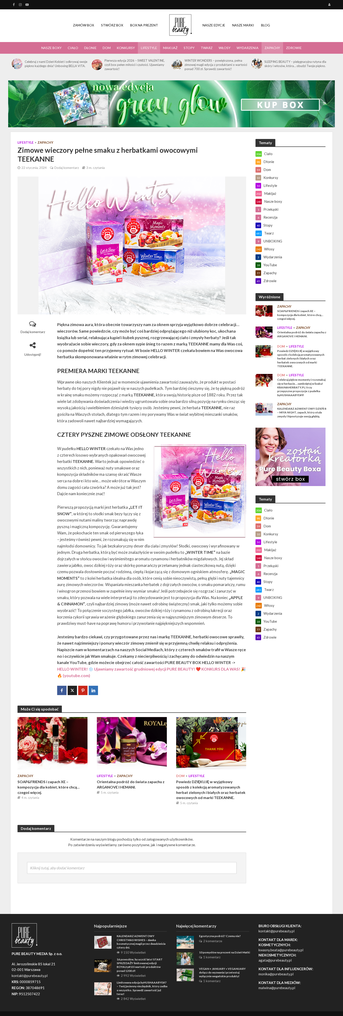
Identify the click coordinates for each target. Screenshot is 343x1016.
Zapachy (272, 48)
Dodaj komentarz (66, 168)
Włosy (225, 48)
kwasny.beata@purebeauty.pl (281, 950)
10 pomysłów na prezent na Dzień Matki (224, 952)
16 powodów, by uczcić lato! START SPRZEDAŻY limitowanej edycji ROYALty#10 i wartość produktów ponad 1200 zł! (140, 965)
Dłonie (90, 48)
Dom (107, 48)
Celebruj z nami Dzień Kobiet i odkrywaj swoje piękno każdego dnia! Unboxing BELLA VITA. (56, 64)
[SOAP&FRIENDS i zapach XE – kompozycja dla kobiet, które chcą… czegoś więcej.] (53, 742)
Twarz (207, 48)
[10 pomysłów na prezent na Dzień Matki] (185, 958)
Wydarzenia (248, 48)
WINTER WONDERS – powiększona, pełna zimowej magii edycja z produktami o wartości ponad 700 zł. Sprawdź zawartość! (216, 65)
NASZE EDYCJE (214, 25)
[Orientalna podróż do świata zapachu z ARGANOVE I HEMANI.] (132, 742)
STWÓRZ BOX (112, 25)
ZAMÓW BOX (83, 25)
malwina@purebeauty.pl (277, 988)
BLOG (265, 25)
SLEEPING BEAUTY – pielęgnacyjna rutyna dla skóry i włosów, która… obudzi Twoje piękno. (295, 64)
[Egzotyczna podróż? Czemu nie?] (185, 942)
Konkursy (126, 48)
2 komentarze (212, 941)
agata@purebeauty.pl (275, 960)
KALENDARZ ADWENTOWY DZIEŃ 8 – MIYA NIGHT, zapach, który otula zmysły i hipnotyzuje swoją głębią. (301, 412)
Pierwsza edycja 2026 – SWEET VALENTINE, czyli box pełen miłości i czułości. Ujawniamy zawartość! (135, 65)
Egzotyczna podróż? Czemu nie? (220, 936)
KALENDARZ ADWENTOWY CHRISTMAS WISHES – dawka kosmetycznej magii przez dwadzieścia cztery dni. (141, 941)
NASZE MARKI (243, 25)
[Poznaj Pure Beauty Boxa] (171, 103)
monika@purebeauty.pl (276, 974)
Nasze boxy (51, 48)
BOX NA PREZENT (144, 25)
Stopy (189, 48)
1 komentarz (211, 957)
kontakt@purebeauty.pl (276, 931)
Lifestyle (149, 48)
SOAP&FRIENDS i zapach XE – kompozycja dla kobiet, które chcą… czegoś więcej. (49, 786)
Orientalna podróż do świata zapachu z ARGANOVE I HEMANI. (130, 784)
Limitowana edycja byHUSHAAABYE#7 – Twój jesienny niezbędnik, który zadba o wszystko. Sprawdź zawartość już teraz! (142, 988)
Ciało (73, 48)
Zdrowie (294, 48)
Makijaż (170, 48)
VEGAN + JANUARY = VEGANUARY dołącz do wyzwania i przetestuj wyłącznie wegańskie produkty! (222, 972)
